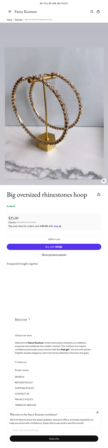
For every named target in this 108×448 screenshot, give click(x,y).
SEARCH (19, 376)
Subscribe (54, 438)
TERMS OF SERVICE (25, 405)
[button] (92, 11)
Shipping (12, 222)
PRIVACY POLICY (24, 399)
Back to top (21, 319)
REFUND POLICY (24, 382)
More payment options (54, 254)
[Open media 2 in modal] (54, 104)
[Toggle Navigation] (10, 11)
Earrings (18, 19)
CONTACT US (22, 393)
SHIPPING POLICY (24, 388)
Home (9, 19)
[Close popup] (97, 412)
